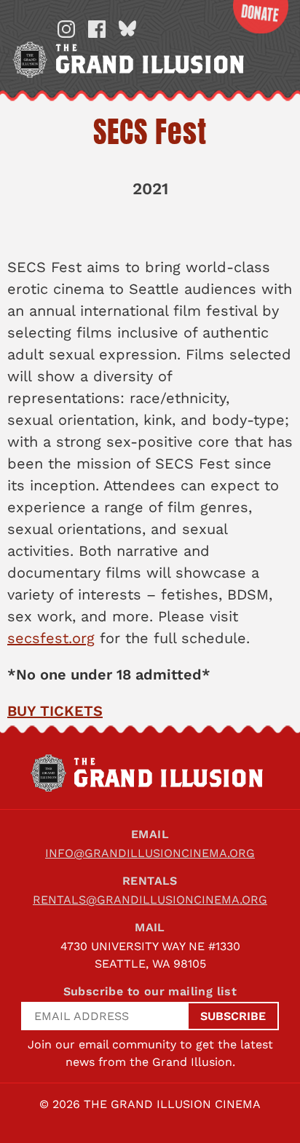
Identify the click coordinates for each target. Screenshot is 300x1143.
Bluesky (127, 29)
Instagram (66, 29)
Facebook (96, 29)
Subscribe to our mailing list (150, 991)
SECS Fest (150, 132)
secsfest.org (51, 638)
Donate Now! (260, 16)
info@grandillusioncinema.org (150, 853)
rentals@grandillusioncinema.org (150, 900)
